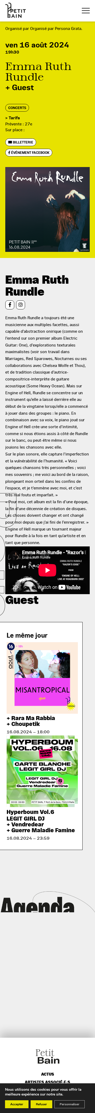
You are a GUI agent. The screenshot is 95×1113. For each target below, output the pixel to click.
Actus (47, 1074)
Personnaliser (69, 1104)
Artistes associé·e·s (47, 1082)
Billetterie (22, 142)
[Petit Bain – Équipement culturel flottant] (15, 10)
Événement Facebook (29, 153)
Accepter (16, 1104)
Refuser (41, 1104)
